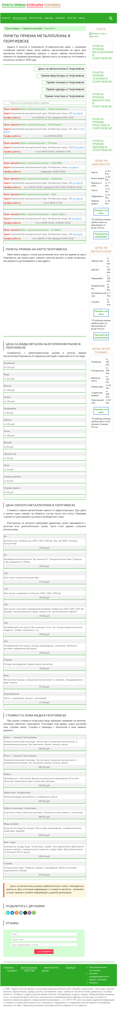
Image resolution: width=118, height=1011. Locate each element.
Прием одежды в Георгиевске (65, 89)
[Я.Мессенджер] (8, 913)
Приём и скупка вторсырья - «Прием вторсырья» (43, 109)
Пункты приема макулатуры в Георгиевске (102, 100)
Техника (60, 18)
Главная (6, 18)
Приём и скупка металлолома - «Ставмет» (40, 230)
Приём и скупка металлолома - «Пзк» (38, 194)
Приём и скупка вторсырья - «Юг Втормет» (40, 124)
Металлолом (20, 18)
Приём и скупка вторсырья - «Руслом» (38, 143)
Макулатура (35, 18)
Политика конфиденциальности (99, 975)
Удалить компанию (98, 979)
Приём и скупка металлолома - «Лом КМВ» (40, 163)
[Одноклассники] (16, 913)
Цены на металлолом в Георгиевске (61, 68)
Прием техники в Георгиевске (65, 82)
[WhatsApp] (34, 913)
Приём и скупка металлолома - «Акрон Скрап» (42, 214)
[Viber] (29, 913)
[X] (25, 913)
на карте (77, 113)
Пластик (72, 18)
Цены (82, 18)
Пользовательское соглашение (97, 969)
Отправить (45, 951)
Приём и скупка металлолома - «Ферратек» (41, 178)
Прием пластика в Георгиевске (64, 96)
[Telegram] (21, 913)
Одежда (49, 18)
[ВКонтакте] (12, 913)
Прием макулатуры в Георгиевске (62, 75)
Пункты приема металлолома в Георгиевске (102, 52)
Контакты (93, 983)
